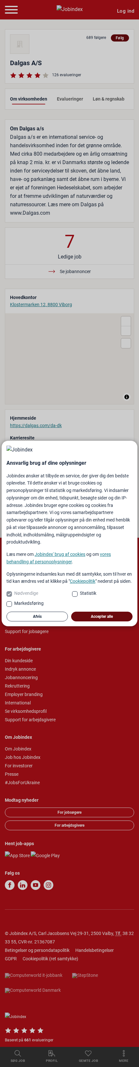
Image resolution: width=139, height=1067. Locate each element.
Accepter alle (102, 616)
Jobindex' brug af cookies (60, 554)
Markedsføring (29, 603)
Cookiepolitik (82, 581)
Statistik (88, 593)
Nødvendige (26, 593)
